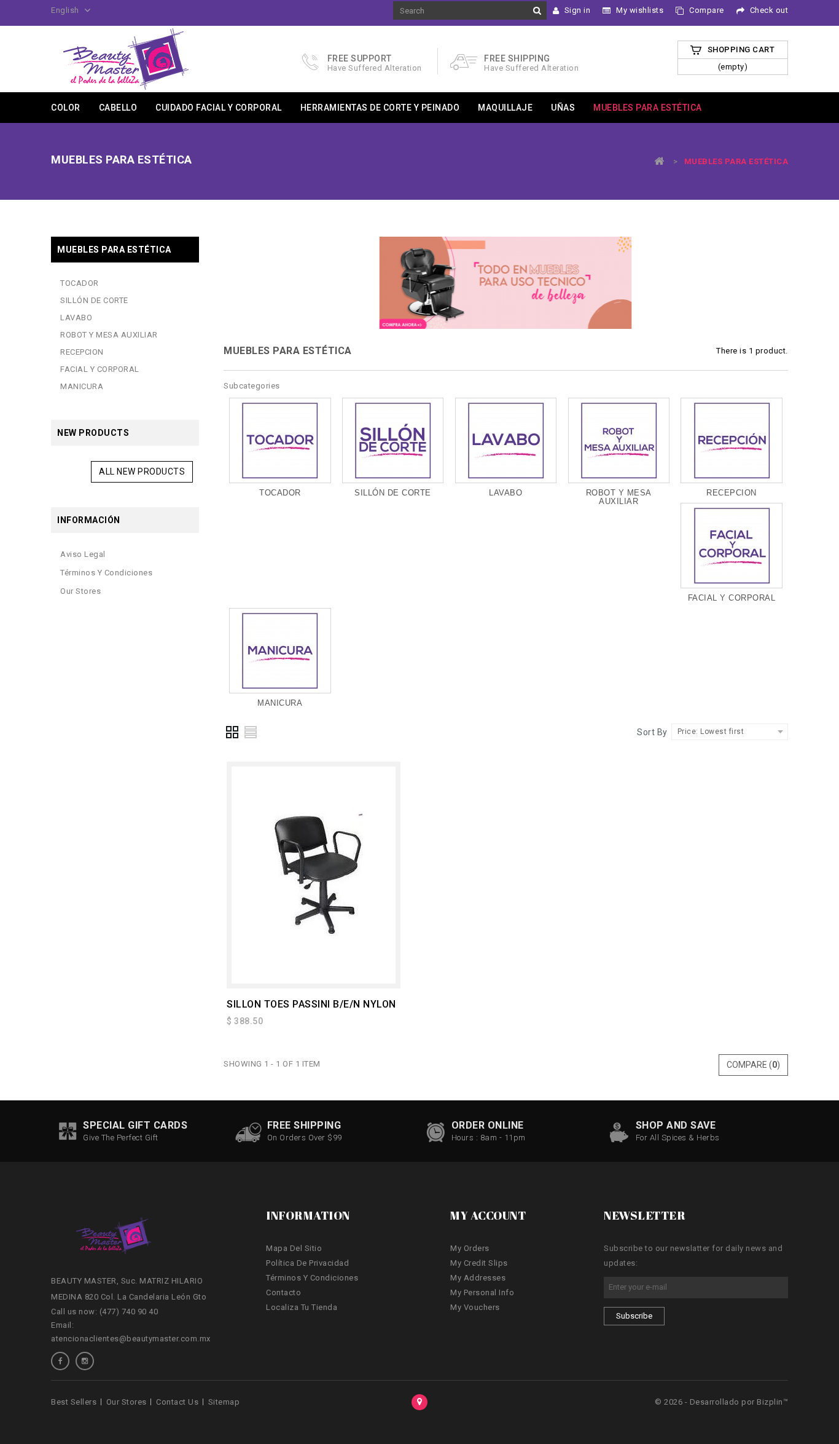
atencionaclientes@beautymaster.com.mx (131, 1338)
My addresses (477, 1277)
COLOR (65, 107)
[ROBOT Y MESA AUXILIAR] (618, 440)
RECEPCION (82, 352)
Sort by (652, 732)
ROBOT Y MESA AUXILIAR (109, 334)
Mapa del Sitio (294, 1248)
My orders (470, 1248)
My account (488, 1215)
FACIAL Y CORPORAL (99, 369)
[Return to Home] (659, 161)
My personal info (482, 1292)
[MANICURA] (279, 650)
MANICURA (81, 386)
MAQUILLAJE (505, 107)
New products (93, 433)
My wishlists (639, 10)
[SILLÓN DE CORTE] (392, 440)
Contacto (283, 1292)
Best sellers (73, 1402)
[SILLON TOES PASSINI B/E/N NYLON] (314, 875)
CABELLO (118, 107)
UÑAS (563, 107)
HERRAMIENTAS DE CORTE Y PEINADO (380, 107)
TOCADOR (79, 283)
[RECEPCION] (731, 440)
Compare (705, 10)
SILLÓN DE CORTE (94, 300)
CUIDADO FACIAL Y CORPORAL (218, 107)
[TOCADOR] (279, 440)
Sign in (576, 10)
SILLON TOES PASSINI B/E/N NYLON (311, 1004)
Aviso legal (83, 554)
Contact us (177, 1402)
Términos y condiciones (106, 572)
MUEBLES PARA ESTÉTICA (647, 107)
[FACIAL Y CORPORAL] (731, 545)
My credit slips (479, 1263)
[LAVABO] (505, 440)
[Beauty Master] (126, 58)
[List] (251, 732)
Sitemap (224, 1402)
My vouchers (475, 1307)
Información (88, 520)
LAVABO (76, 317)
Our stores (80, 591)
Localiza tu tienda (301, 1307)
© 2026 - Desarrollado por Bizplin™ (721, 1402)
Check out (767, 10)
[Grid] (233, 732)
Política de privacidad (307, 1263)
